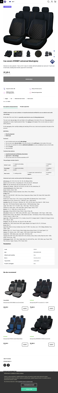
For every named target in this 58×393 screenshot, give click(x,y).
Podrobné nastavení (29, 385)
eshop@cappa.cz (7, 361)
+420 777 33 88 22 (7, 358)
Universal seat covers (20, 98)
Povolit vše (29, 389)
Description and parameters (10, 106)
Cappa (6, 98)
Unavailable (29, 79)
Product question (24, 106)
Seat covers (30, 98)
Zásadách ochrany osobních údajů (25, 381)
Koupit (25, 308)
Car (11, 98)
